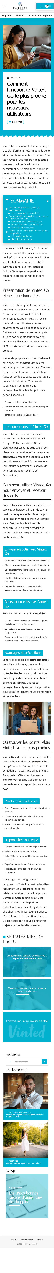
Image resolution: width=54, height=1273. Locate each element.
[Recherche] (41, 6)
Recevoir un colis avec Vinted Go (27, 224)
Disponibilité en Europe (21, 239)
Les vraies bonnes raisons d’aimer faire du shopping (25, 1197)
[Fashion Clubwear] (19, 6)
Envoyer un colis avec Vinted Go (26, 221)
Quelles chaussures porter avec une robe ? (23, 1163)
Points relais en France (22, 236)
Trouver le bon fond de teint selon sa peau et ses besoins (27, 990)
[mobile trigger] (5, 6)
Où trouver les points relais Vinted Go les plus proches (28, 232)
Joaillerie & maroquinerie (20, 1112)
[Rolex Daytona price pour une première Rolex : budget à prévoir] (25, 1091)
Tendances (13, 1161)
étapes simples (23, 514)
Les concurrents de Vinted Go (25, 213)
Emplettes (17, 122)
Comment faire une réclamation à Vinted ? (27, 1022)
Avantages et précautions (22, 227)
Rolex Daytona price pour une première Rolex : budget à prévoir (25, 1115)
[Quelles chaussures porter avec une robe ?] (25, 1140)
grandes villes (40, 761)
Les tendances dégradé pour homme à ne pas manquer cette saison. (27, 957)
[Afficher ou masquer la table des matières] (41, 201)
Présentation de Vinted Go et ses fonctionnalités (24, 208)
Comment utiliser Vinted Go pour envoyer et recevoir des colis (28, 217)
